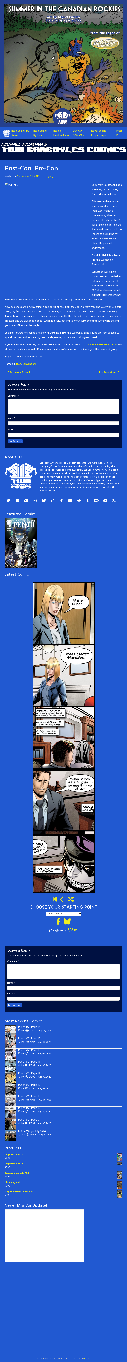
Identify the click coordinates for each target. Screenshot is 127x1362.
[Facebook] (61, 501)
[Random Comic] (71, 900)
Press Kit (119, 133)
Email (10, 429)
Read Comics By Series (20, 133)
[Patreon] (8, 501)
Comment (13, 396)
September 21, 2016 (28, 176)
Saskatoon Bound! (19, 372)
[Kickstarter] (17, 501)
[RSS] (114, 501)
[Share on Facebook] (58, 922)
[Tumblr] (87, 501)
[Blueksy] (44, 501)
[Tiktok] (52, 501)
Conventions (29, 364)
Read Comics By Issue (40, 133)
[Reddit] (79, 501)
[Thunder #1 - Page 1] (55, 900)
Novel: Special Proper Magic (98, 133)
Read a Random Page (61, 133)
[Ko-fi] (96, 501)
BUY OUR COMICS (78, 133)
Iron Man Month (108, 372)
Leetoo (87, 1358)
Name (10, 418)
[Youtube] (105, 501)
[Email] (70, 501)
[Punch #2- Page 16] (62, 900)
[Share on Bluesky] (67, 922)
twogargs (48, 176)
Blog (18, 364)
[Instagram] (35, 501)
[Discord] (26, 501)
